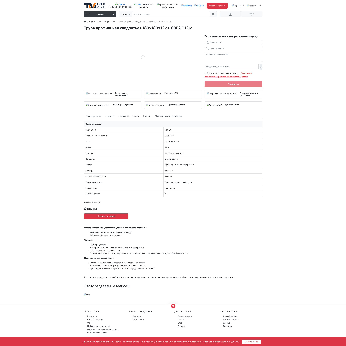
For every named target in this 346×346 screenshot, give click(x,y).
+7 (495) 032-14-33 (120, 7)
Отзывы (181, 326)
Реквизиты (92, 316)
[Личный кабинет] (230, 14)
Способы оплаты (95, 319)
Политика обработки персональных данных (215, 341)
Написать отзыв (106, 216)
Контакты (137, 316)
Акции (181, 319)
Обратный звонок (217, 6)
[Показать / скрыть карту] (173, 306)
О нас (90, 323)
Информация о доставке (98, 326)
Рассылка (227, 326)
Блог (180, 323)
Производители (185, 316)
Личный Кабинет (230, 316)
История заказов (231, 319)
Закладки (227, 323)
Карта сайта (138, 319)
